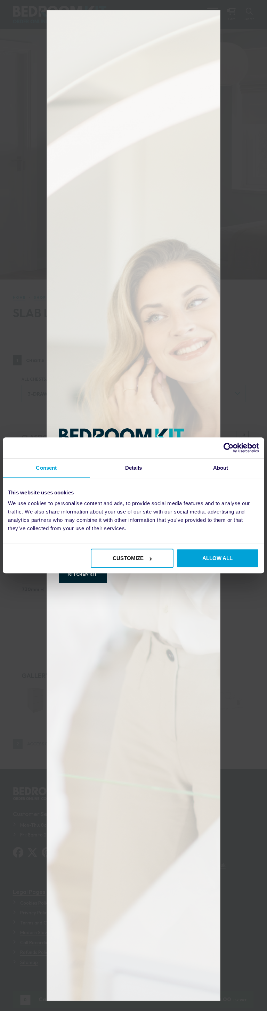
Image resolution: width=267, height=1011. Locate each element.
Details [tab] (133, 468)
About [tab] (220, 468)
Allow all (217, 558)
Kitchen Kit (82, 574)
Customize (128, 558)
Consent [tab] (46, 468)
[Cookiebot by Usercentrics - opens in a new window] (228, 448)
